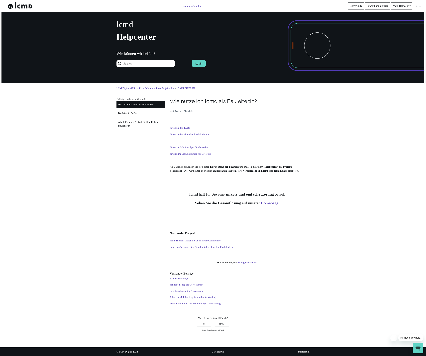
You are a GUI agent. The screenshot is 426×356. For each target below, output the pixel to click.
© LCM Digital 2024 (127, 351)
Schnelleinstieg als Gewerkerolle (187, 284)
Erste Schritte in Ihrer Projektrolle (156, 88)
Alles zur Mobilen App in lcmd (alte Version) (193, 297)
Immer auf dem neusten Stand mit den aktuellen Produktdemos (202, 247)
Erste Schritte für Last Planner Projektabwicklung (195, 303)
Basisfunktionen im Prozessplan (186, 291)
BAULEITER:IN (186, 88)
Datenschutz (218, 351)
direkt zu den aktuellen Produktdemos (189, 134)
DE (417, 6)
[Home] (20, 11)
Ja (204, 324)
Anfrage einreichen (247, 262)
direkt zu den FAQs (180, 128)
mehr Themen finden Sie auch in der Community (195, 240)
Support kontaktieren (378, 5)
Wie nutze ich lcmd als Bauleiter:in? (136, 104)
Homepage (269, 203)
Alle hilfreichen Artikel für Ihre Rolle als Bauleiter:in (139, 124)
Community (356, 5)
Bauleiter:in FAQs (127, 113)
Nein (221, 324)
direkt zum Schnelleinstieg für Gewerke (190, 153)
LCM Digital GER (125, 88)
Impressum (304, 351)
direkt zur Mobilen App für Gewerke (189, 147)
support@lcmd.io (193, 6)
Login (198, 63)
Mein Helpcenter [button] (402, 5)
